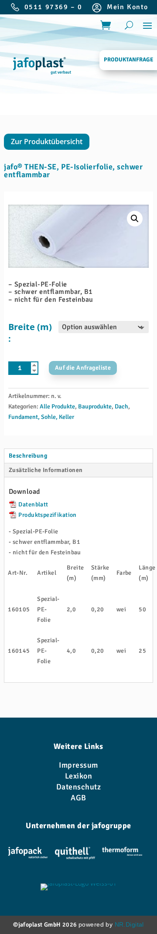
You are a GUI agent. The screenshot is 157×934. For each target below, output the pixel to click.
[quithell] (75, 855)
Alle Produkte (57, 406)
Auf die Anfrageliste (83, 367)
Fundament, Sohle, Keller (41, 417)
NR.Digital (129, 924)
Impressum (78, 765)
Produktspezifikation (47, 515)
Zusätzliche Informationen (46, 470)
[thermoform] (122, 855)
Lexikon (78, 776)
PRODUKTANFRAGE (128, 59)
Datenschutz (78, 787)
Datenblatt (32, 504)
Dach (121, 406)
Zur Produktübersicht (46, 141)
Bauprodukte (95, 406)
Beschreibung (28, 455)
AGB (78, 797)
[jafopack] (28, 855)
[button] (135, 218)
